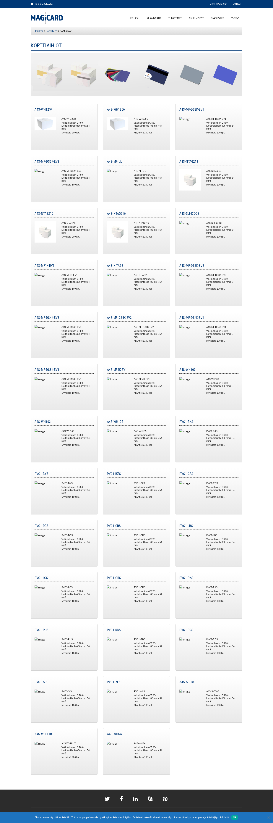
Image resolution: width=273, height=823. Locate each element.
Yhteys (235, 18)
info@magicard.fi (44, 3)
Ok (234, 817)
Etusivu (134, 18)
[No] (268, 817)
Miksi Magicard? (219, 3)
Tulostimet (175, 18)
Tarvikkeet (217, 18)
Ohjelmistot (196, 18)
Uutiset (237, 3)
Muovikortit (154, 18)
